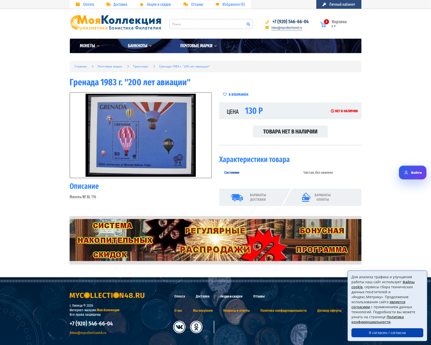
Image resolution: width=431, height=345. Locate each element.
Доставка (120, 4)
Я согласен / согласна (387, 332)
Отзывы (196, 4)
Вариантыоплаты (323, 197)
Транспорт (140, 66)
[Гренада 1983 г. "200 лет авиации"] (141, 135)
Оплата (88, 4)
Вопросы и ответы (236, 310)
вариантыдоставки (258, 197)
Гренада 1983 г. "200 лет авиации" (184, 66)
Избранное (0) (233, 4)
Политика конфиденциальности (283, 310)
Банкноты (138, 45)
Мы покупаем (203, 310)
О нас (178, 310)
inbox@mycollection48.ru (286, 28)
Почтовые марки (196, 45)
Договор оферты (329, 310)
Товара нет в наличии (290, 131)
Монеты (88, 45)
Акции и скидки (158, 4)
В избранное (238, 94)
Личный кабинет (341, 4)
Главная (81, 66)
